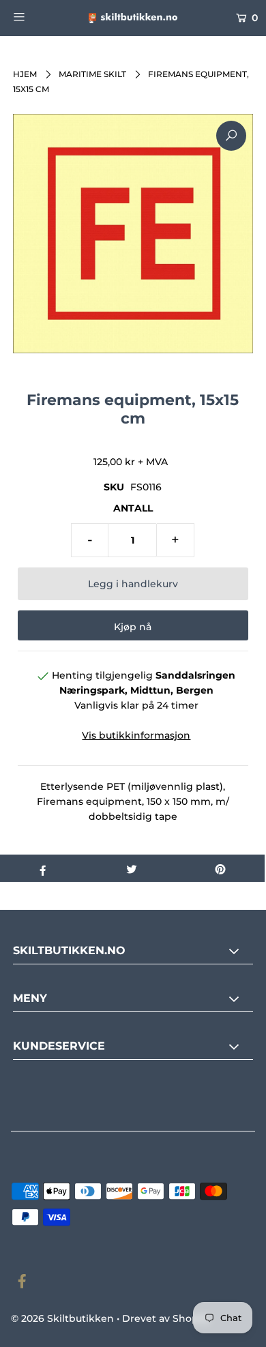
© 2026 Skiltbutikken (62, 1318)
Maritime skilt (92, 74)
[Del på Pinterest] (220, 868)
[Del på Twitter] (131, 868)
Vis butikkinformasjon (136, 735)
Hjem (25, 74)
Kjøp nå (132, 626)
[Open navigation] (35, 16)
